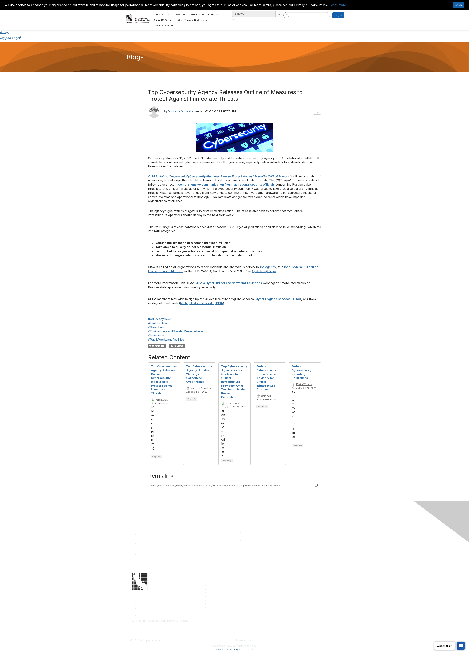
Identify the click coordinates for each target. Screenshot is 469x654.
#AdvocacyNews (160, 319)
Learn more (338, 5)
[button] (161, 14)
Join (3, 32)
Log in (338, 15)
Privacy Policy (287, 594)
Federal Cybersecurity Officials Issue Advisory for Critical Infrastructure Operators (266, 378)
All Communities (287, 587)
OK (460, 4)
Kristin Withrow (304, 384)
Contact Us (214, 585)
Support (213, 589)
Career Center (287, 573)
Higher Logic (259, 640)
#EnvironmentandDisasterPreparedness (175, 331)
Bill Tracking (215, 603)
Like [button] (317, 112)
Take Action (215, 599)
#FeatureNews (158, 323)
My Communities (288, 591)
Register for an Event (221, 596)
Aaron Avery (162, 399)
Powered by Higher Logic (235, 649)
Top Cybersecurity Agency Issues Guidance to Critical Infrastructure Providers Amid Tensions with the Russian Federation (234, 382)
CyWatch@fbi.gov (264, 271)
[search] (280, 14)
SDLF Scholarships (219, 592)
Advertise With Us (289, 577)
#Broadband (156, 327)
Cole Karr (266, 395)
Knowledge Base (218, 607)
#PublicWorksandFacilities (166, 339)
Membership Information (293, 584)
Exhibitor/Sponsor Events (293, 580)
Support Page (9, 38)
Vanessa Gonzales (181, 111)
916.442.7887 (157, 626)
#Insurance (156, 335)
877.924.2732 (138, 626)
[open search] (233, 19)
